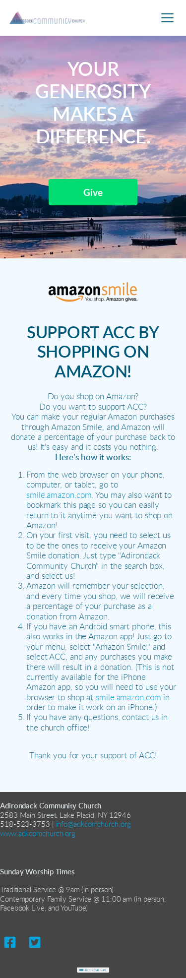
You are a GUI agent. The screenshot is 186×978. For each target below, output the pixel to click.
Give (93, 192)
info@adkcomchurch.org (93, 824)
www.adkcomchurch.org (37, 834)
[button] (167, 17)
